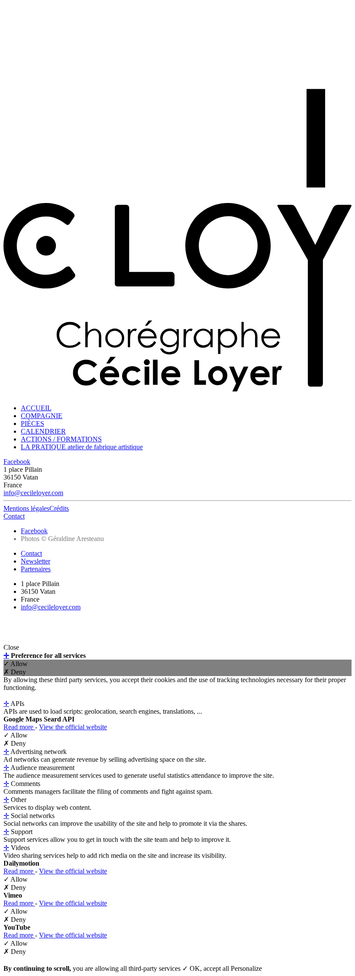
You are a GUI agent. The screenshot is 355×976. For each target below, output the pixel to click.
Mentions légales (26, 508)
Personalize (246, 968)
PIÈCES (32, 423)
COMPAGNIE (41, 415)
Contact (14, 516)
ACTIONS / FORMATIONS (61, 439)
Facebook (16, 461)
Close (11, 647)
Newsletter (35, 561)
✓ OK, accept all (206, 968)
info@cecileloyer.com (33, 492)
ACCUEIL (36, 408)
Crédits (59, 508)
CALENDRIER (43, 431)
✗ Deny (14, 672)
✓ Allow (15, 663)
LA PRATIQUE (82, 447)
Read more (19, 727)
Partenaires (36, 569)
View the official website (73, 727)
